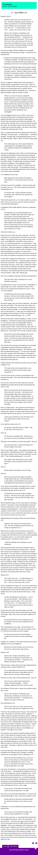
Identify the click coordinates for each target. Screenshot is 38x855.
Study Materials (13, 846)
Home (5, 846)
